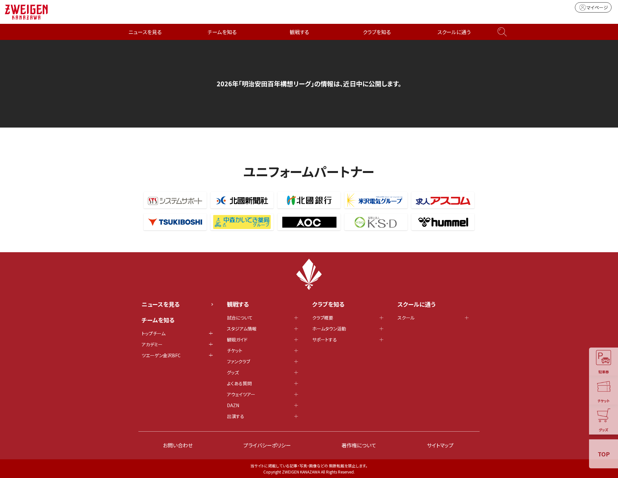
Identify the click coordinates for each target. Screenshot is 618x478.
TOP (604, 454)
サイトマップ (440, 445)
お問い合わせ (178, 445)
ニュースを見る (145, 32)
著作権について (359, 445)
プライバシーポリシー (267, 445)
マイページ (597, 7)
